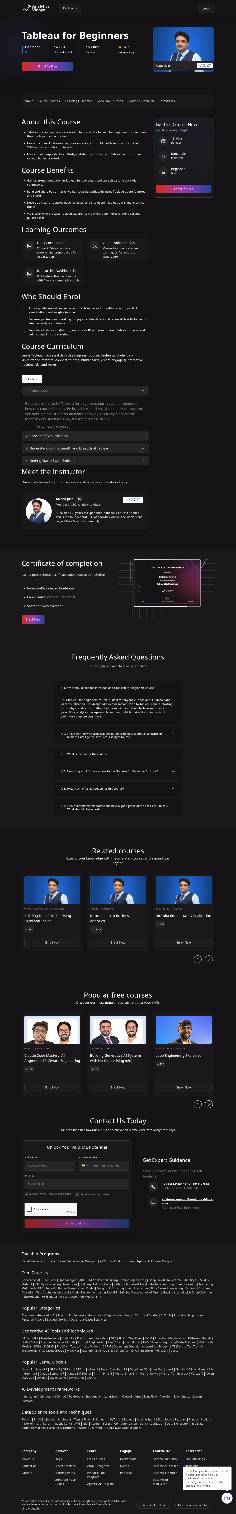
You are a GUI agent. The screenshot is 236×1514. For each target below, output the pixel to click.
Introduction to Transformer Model (70, 1288)
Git (39, 1423)
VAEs (35, 1338)
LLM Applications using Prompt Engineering (116, 1280)
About (29, 101)
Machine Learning (161, 1284)
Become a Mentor (165, 1473)
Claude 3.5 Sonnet (79, 1373)
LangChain (115, 1342)
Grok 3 (91, 1378)
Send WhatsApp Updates (96, 1194)
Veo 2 (169, 1369)
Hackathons (128, 1459)
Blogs (58, 1459)
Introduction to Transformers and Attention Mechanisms (63, 1296)
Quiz (74, 1319)
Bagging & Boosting (110, 1288)
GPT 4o (80, 1369)
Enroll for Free (47, 66)
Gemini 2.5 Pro (186, 1369)
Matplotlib (165, 1419)
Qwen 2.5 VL (58, 1378)
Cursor (175, 1350)
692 (162, 924)
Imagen (164, 1346)
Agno (137, 1396)
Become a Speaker (165, 1466)
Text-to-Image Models (85, 1346)
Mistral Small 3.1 (126, 1373)
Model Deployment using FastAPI (94, 1292)
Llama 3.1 (41, 1369)
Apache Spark (146, 1419)
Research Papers (33, 1319)
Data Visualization (152, 1423)
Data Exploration (178, 1423)
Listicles (101, 1319)
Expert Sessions (65, 1466)
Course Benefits (49, 101)
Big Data (198, 1423)
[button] (52, 912)
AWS (77, 1423)
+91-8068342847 (173, 1184)
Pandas (194, 1419)
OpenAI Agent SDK (71, 1280)
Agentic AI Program (100, 1484)
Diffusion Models (199, 1338)
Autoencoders (98, 1338)
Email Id (30, 1175)
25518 (97, 929)
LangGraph (112, 1396)
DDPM (106, 1346)
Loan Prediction (137, 1288)
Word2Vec (135, 1338)
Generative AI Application (105, 1315)
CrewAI (127, 1396)
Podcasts (126, 1473)
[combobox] (84, 1165)
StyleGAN (68, 1338)
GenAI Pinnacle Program (38, 1261)
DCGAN (49, 1346)
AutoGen (166, 1396)
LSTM (148, 1338)
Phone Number (88, 1157)
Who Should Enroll (110, 101)
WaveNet (73, 1350)
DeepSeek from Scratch (165, 1280)
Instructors (167, 101)
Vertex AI (197, 1373)
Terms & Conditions (59, 1193)
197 (162, 1064)
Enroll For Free (183, 189)
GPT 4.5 (55, 1369)
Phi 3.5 (107, 1373)
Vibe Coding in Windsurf (52, 1292)
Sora (104, 1369)
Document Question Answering (135, 1346)
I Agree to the (50, 1193)
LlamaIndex (132, 1342)
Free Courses (96, 1459)
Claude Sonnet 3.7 (52, 1373)
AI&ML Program (98, 1466)
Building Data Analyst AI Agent (140, 1292)
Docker (29, 1423)
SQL (41, 1419)
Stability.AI (190, 1280)
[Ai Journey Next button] (208, 1104)
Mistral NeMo (149, 1373)
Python (119, 1284)
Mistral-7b (167, 1373)
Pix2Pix (82, 1338)
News (129, 1315)
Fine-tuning (159, 1342)
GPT (113, 1338)
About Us (28, 1459)
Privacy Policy (86, 1504)
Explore (68, 8)
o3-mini (93, 1369)
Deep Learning (186, 1284)
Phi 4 (97, 1373)
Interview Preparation (189, 1315)
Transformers (50, 1338)
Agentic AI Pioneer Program (155, 1261)
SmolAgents (94, 1396)
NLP (85, 1423)
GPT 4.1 (68, 1369)
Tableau (191, 1288)
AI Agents (28, 1315)
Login (206, 8)
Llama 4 (27, 1369)
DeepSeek (49, 1280)
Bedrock (182, 1373)
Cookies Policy (103, 1504)
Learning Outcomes (78, 101)
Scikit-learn (100, 1419)
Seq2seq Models (53, 1350)
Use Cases (86, 1319)
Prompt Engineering (72, 1315)
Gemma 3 (30, 1373)
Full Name (31, 1157)
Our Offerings (195, 1459)
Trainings (192, 1466)
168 (31, 1069)
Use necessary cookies (193, 1505)
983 (31, 929)
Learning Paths (64, 1473)
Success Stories (57, 1319)
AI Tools (166, 1315)
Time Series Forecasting (167, 1288)
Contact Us (29, 1466)
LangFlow (150, 1396)
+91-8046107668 (198, 1184)
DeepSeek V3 (139, 1369)
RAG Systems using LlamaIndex (56, 1284)
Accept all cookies (154, 1505)
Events (124, 1466)
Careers (27, 1473)
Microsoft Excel (136, 1284)
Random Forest (101, 1423)
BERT (122, 1338)
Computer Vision (125, 1423)
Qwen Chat (76, 1378)
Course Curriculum (141, 101)
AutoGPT (28, 1401)
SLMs (34, 1342)
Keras (47, 1423)
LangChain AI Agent (182, 1342)
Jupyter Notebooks (59, 1419)
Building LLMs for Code (95, 1284)
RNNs (38, 1346)
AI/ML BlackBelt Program (117, 1261)
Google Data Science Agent (123, 1428)
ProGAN (62, 1346)
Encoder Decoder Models (58, 1342)
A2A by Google (73, 1396)
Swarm (197, 1396)
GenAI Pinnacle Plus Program (77, 1261)
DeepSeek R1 (118, 1369)
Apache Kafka (63, 1423)
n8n (24, 1396)
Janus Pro (156, 1369)
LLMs (25, 1342)
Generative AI (31, 1280)
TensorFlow (82, 1419)
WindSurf (161, 1350)
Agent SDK (53, 1396)
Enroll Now (33, 619)
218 (96, 1069)
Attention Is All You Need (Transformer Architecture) (117, 1350)
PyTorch (115, 1419)
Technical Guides (146, 1315)
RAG (146, 1342)
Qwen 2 (42, 1378)
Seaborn (180, 1419)
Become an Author (165, 1459)
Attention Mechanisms (170, 1338)
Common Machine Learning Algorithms (48, 1428)
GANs (25, 1338)
